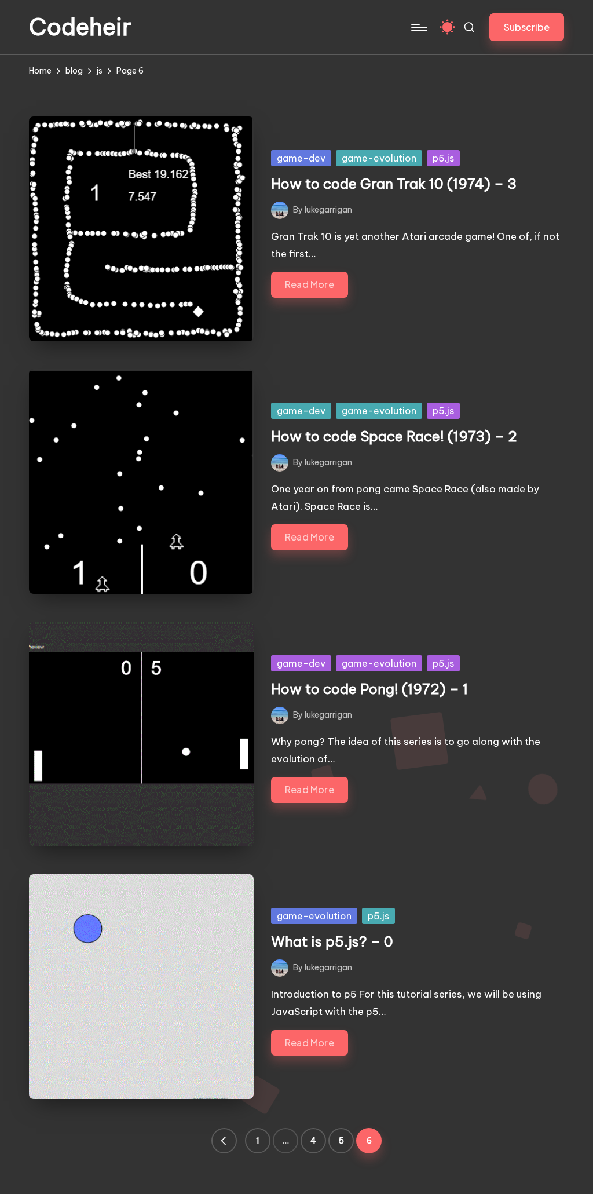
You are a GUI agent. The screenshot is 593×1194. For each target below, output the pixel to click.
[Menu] (418, 27)
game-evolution (379, 158)
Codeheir (80, 27)
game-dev (301, 158)
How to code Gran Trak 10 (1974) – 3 (394, 183)
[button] (526, 27)
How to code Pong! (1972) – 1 (369, 689)
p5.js (443, 158)
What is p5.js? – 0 (332, 941)
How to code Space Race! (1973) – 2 (394, 436)
